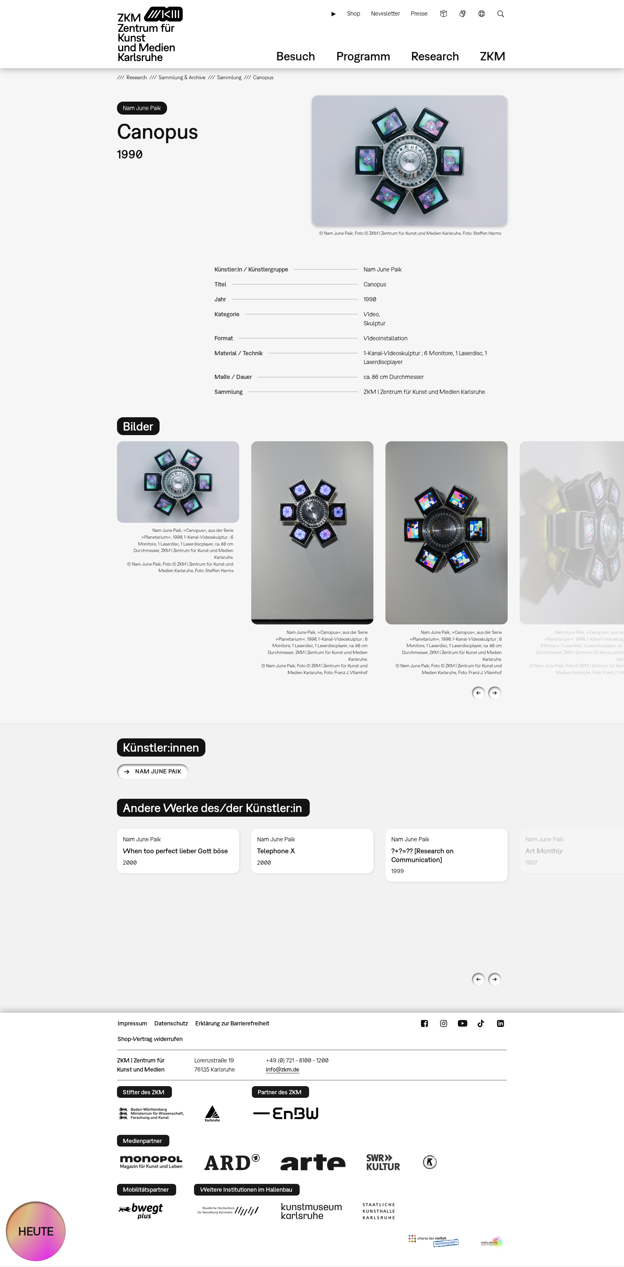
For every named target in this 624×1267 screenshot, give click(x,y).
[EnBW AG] (285, 1113)
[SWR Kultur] (383, 1162)
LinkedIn (500, 1023)
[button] (409, 160)
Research (435, 56)
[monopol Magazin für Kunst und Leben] (151, 1162)
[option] (178, 510)
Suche (500, 13)
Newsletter (385, 13)
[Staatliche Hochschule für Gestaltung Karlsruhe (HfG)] (228, 1211)
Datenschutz (171, 1023)
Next (494, 692)
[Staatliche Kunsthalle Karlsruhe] (379, 1211)
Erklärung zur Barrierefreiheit (232, 1023)
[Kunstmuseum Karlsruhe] (311, 1211)
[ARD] (232, 1162)
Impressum (132, 1023)
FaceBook (424, 1023)
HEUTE (36, 1231)
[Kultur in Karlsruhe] (429, 1162)
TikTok (481, 1023)
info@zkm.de (282, 1069)
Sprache (481, 13)
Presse (419, 13)
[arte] (312, 1162)
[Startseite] (159, 34)
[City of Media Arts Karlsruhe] (493, 1242)
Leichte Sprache (443, 13)
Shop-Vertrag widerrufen (150, 1038)
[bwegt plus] (141, 1211)
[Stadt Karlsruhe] (212, 1113)
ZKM (492, 56)
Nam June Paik (158, 771)
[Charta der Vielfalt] (433, 1242)
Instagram (443, 1023)
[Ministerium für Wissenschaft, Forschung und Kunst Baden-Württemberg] (151, 1114)
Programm (363, 56)
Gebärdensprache (462, 13)
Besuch (295, 56)
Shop (353, 13)
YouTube (462, 1023)
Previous (478, 692)
